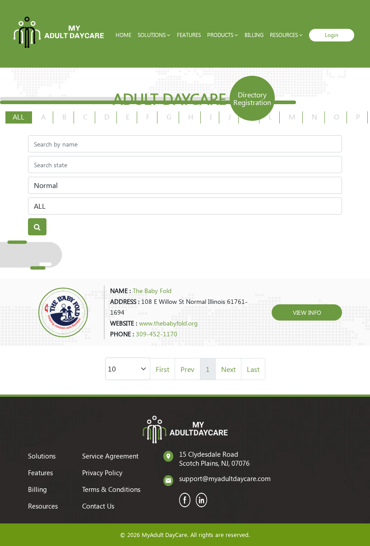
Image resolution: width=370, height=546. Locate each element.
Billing (254, 35)
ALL (18, 116)
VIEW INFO (307, 312)
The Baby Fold (152, 290)
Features (189, 35)
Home (123, 35)
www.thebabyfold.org (168, 323)
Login (331, 35)
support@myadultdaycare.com (225, 478)
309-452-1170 (156, 334)
